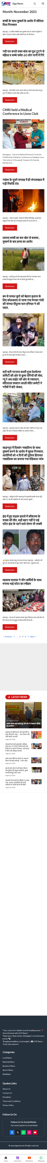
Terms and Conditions (12, 1101)
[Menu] (42, 3)
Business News (9, 1066)
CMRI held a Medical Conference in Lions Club (20, 111)
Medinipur (7, 1074)
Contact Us (7, 1093)
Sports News (8, 1070)
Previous (7, 636)
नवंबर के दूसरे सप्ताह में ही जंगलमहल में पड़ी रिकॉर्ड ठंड (23, 181)
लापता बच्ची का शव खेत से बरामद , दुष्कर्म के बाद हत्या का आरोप (21, 239)
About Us (6, 1089)
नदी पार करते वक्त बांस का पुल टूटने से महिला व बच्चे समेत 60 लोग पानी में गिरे (23, 53)
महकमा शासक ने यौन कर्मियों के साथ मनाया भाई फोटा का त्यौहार (22, 582)
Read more (9, 41)
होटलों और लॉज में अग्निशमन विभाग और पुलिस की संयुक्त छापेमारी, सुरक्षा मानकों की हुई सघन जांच (16, 770)
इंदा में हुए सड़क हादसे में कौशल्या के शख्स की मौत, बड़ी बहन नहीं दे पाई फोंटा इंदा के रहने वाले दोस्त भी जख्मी (22, 520)
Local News (7, 1058)
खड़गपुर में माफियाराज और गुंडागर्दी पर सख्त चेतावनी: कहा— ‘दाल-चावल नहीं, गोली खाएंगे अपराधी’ (17, 734)
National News (8, 1062)
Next (33, 636)
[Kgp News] (6, 3)
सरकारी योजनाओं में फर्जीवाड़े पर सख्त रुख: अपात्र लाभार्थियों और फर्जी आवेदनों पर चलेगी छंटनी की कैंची (17, 782)
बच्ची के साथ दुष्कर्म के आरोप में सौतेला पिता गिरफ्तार (23, 22)
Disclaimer (7, 1097)
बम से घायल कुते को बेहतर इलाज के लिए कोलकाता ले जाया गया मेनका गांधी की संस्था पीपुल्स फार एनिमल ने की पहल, (23, 301)
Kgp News (18, 3)
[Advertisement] (23, 667)
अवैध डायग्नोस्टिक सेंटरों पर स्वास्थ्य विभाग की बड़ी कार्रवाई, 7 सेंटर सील (16, 759)
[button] (34, 3)
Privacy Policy (8, 1105)
